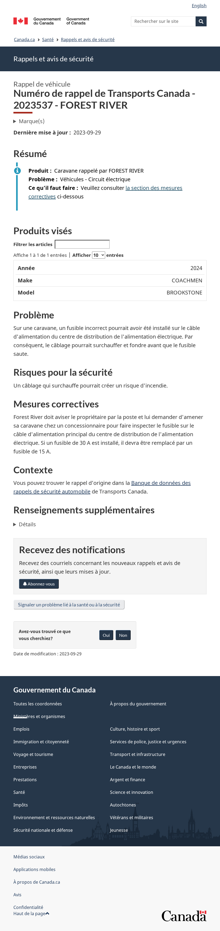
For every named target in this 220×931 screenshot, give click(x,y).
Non (123, 635)
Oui (106, 635)
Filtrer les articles (32, 244)
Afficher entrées (97, 255)
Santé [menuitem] (19, 792)
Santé (48, 39)
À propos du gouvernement (138, 704)
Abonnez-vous (41, 583)
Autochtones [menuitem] (123, 805)
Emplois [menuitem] (21, 729)
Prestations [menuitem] (25, 780)
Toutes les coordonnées (37, 704)
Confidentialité (28, 907)
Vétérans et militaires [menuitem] (131, 817)
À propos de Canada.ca (36, 882)
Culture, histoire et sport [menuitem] (135, 729)
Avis (17, 895)
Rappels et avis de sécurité (88, 39)
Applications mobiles (34, 869)
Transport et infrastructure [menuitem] (137, 754)
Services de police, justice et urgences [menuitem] (148, 742)
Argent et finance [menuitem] (127, 780)
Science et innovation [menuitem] (131, 792)
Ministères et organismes (39, 716)
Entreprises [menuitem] (25, 767)
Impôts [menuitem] (20, 805)
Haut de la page (29, 913)
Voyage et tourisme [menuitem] (33, 754)
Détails (27, 524)
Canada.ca (24, 39)
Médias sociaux (29, 857)
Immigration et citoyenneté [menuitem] (41, 742)
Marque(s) (32, 121)
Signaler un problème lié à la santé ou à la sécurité (69, 604)
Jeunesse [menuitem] (119, 830)
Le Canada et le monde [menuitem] (133, 767)
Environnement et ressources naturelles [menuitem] (54, 817)
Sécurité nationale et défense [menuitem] (43, 830)
